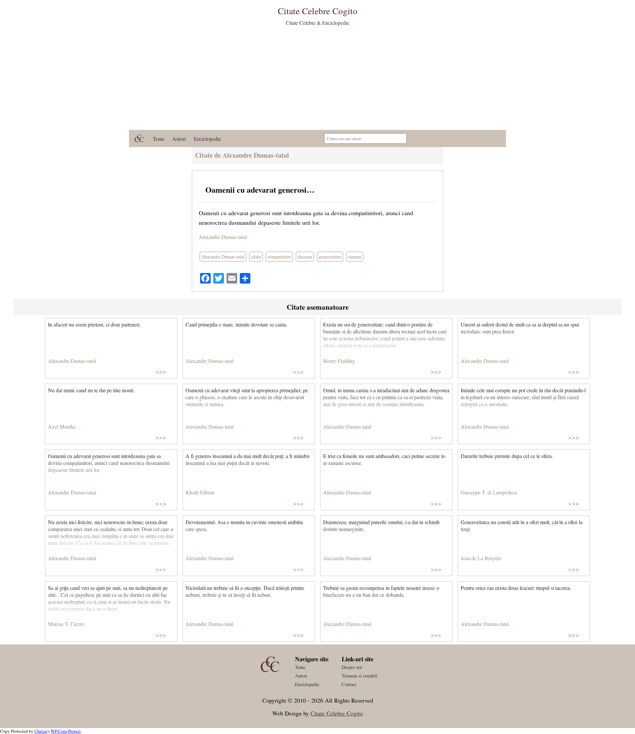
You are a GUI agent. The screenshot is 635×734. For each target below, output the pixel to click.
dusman (305, 256)
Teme (158, 138)
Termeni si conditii (359, 676)
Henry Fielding (339, 360)
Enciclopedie (207, 138)
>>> (160, 371)
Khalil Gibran (200, 492)
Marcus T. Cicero (66, 623)
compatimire (279, 256)
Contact (349, 684)
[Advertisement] (317, 80)
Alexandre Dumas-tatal (223, 236)
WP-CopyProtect (66, 731)
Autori (179, 138)
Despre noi (352, 667)
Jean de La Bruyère (481, 558)
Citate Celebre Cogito (337, 713)
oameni (354, 256)
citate (256, 256)
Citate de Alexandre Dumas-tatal (242, 155)
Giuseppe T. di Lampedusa (489, 492)
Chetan (40, 731)
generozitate (330, 256)
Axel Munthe (62, 426)
